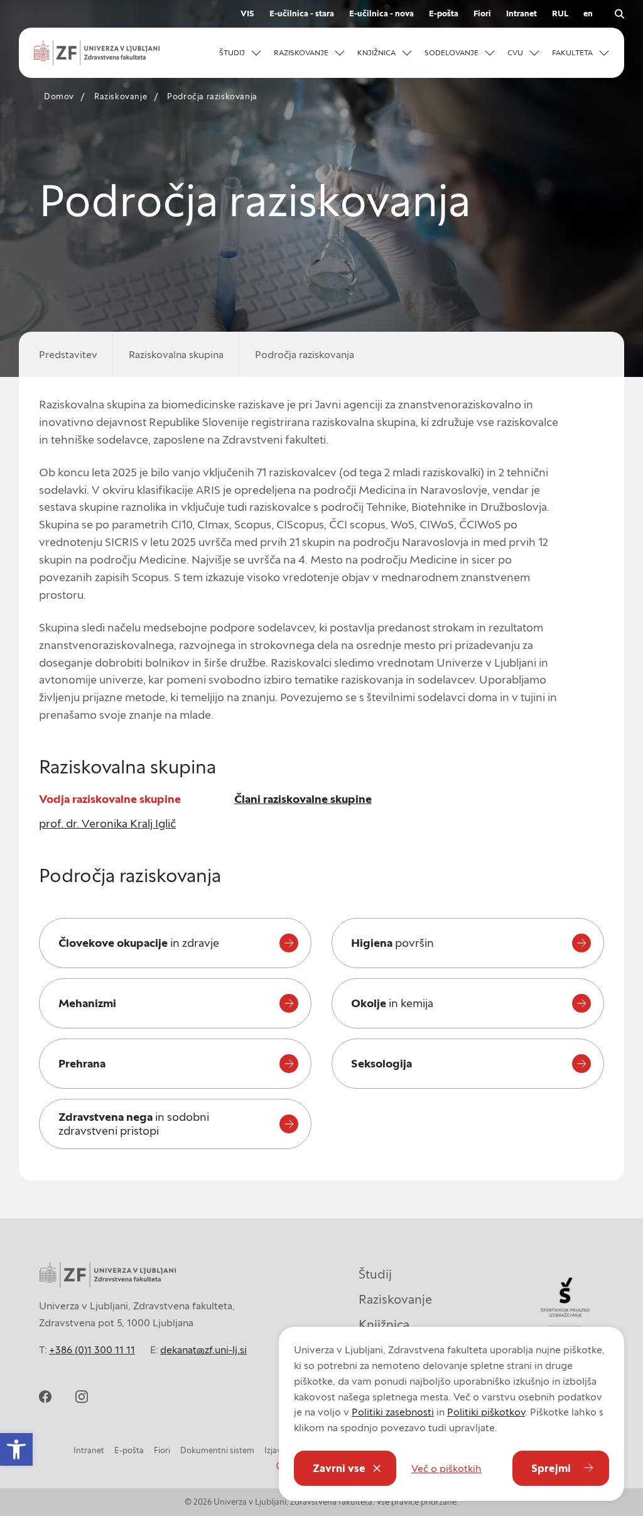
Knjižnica (384, 1324)
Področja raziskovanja (304, 354)
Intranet (521, 13)
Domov (59, 96)
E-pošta (443, 13)
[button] (240, 53)
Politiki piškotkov (486, 1411)
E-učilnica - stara (301, 13)
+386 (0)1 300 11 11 (92, 1349)
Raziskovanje (120, 96)
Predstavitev (68, 354)
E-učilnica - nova (381, 13)
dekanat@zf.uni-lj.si (203, 1349)
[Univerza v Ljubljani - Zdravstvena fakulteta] (96, 53)
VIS (247, 13)
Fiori (482, 13)
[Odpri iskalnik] (619, 14)
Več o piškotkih (446, 1468)
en (588, 13)
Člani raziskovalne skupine (303, 799)
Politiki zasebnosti (393, 1411)
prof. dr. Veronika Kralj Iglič (107, 823)
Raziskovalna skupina (176, 354)
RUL (560, 13)
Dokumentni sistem (217, 1450)
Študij (375, 1274)
